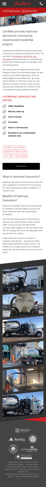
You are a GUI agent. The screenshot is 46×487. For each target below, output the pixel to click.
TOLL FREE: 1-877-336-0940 (15, 156)
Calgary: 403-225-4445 (14, 147)
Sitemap (10, 477)
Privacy (17, 477)
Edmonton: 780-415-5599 (15, 152)
